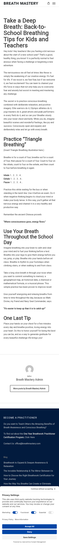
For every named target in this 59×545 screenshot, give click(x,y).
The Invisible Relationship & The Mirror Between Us (28, 471)
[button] (53, 3)
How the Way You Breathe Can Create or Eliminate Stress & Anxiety (27, 485)
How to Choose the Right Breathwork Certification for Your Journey (29, 477)
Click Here (30, 437)
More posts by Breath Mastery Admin (29, 388)
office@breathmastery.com (27, 443)
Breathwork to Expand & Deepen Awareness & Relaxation (26, 464)
